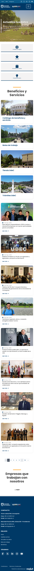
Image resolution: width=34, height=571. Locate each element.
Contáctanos (4, 566)
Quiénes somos (5, 537)
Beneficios (4, 544)
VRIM (7, 1)
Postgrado (11, 1)
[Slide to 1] (14, 39)
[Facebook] (21, 1)
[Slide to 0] (11, 39)
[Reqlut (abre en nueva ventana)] (17, 490)
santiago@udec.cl (10, 526)
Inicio (2, 534)
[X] (24, 1)
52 (25, 460)
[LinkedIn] (27, 1)
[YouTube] (32, 1)
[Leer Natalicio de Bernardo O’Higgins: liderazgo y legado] (17, 401)
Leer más (4, 231)
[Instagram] (29, 1)
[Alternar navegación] (28, 6)
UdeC (2, 1)
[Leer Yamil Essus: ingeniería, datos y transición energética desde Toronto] (17, 306)
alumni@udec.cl (9, 518)
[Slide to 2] (17, 39)
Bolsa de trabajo (5, 542)
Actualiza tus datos (6, 539)
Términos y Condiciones (15, 566)
